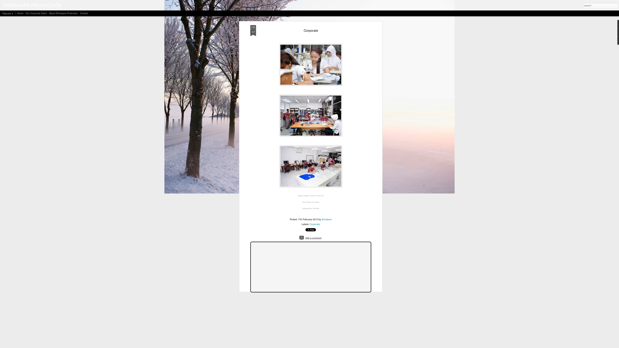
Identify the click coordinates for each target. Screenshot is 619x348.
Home (20, 13)
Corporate (311, 30)
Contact (84, 13)
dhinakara (327, 219)
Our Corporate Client (36, 13)
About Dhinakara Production (63, 13)
